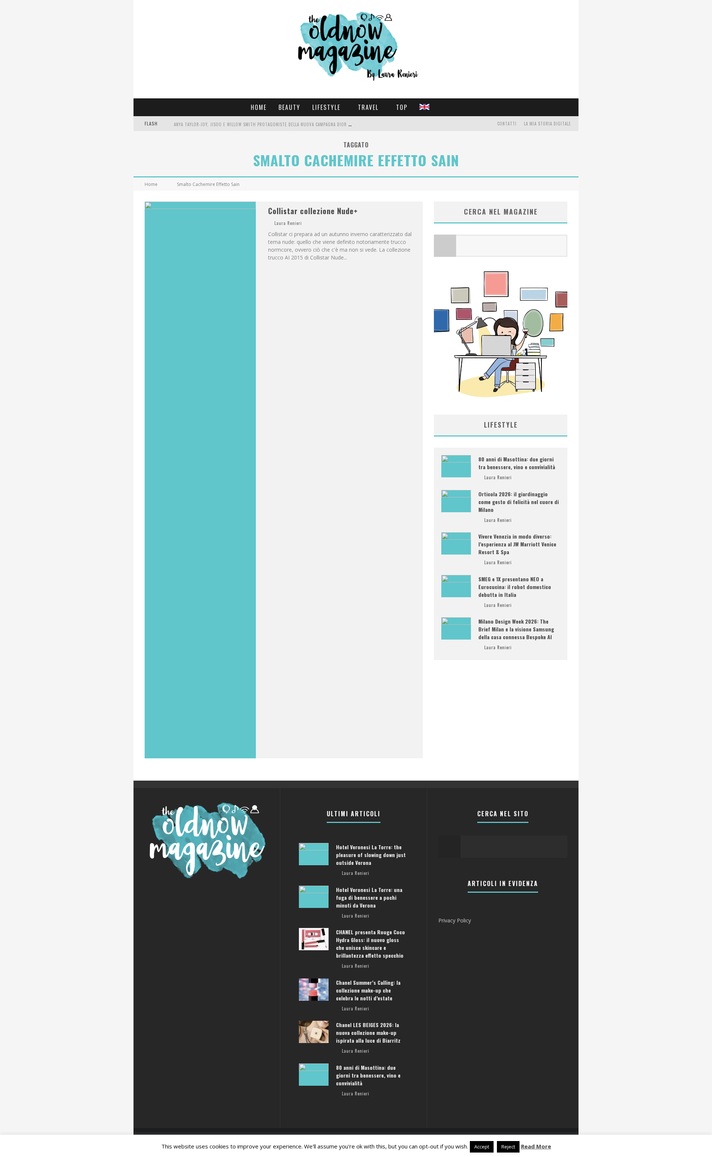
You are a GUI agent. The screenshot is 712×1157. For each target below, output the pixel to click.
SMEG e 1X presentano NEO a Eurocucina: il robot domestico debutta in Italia (514, 586)
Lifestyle (326, 107)
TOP (402, 107)
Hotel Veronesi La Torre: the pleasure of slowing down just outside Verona (371, 854)
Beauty (289, 107)
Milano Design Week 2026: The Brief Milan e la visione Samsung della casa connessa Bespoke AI (516, 629)
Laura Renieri (288, 223)
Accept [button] (481, 1146)
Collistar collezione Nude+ (313, 210)
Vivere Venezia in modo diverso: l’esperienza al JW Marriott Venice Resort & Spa (517, 544)
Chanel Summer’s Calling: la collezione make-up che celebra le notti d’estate (368, 990)
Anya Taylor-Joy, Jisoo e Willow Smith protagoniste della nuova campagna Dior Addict (268, 124)
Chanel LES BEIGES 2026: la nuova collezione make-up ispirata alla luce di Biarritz (368, 1032)
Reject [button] (508, 1146)
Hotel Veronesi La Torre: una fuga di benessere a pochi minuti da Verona (369, 897)
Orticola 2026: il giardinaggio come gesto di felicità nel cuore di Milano (518, 501)
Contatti (507, 124)
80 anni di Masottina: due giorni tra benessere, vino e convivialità (516, 463)
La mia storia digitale (547, 124)
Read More (536, 1146)
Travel (368, 107)
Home (259, 107)
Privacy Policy (454, 920)
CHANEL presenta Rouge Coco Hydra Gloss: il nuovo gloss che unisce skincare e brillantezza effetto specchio (370, 943)
